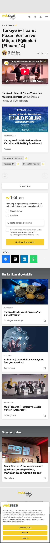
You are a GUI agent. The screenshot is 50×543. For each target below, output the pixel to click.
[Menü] (46, 17)
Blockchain (8, 308)
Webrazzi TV (8, 164)
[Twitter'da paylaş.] (15, 259)
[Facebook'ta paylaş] (6, 259)
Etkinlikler (8, 25)
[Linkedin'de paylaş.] (25, 259)
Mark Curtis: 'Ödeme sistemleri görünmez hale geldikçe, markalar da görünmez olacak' (23, 469)
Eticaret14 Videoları (31, 164)
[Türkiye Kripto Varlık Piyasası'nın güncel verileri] (25, 292)
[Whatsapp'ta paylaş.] (34, 259)
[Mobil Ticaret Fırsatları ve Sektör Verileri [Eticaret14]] (25, 386)
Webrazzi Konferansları (13, 158)
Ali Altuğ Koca (10, 415)
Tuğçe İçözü (9, 368)
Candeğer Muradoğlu (13, 320)
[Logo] (9, 17)
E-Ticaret (8, 355)
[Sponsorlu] (25, 119)
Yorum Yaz (25, 186)
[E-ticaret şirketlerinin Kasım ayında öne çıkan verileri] (25, 339)
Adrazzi (7, 149)
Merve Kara (9, 478)
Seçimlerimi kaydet (25, 242)
